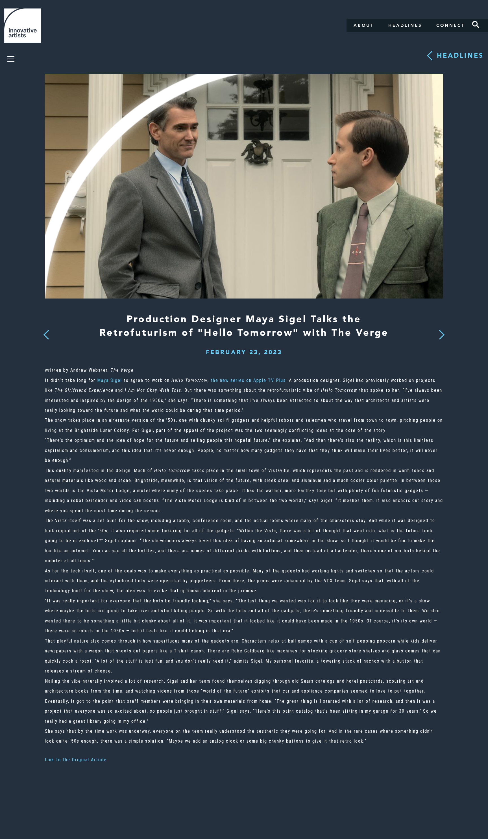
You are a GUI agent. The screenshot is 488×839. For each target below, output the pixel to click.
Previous (46, 333)
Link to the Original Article (76, 759)
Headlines (405, 25)
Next (440, 331)
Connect (450, 25)
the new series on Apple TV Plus (248, 380)
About (364, 25)
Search (476, 24)
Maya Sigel (109, 380)
